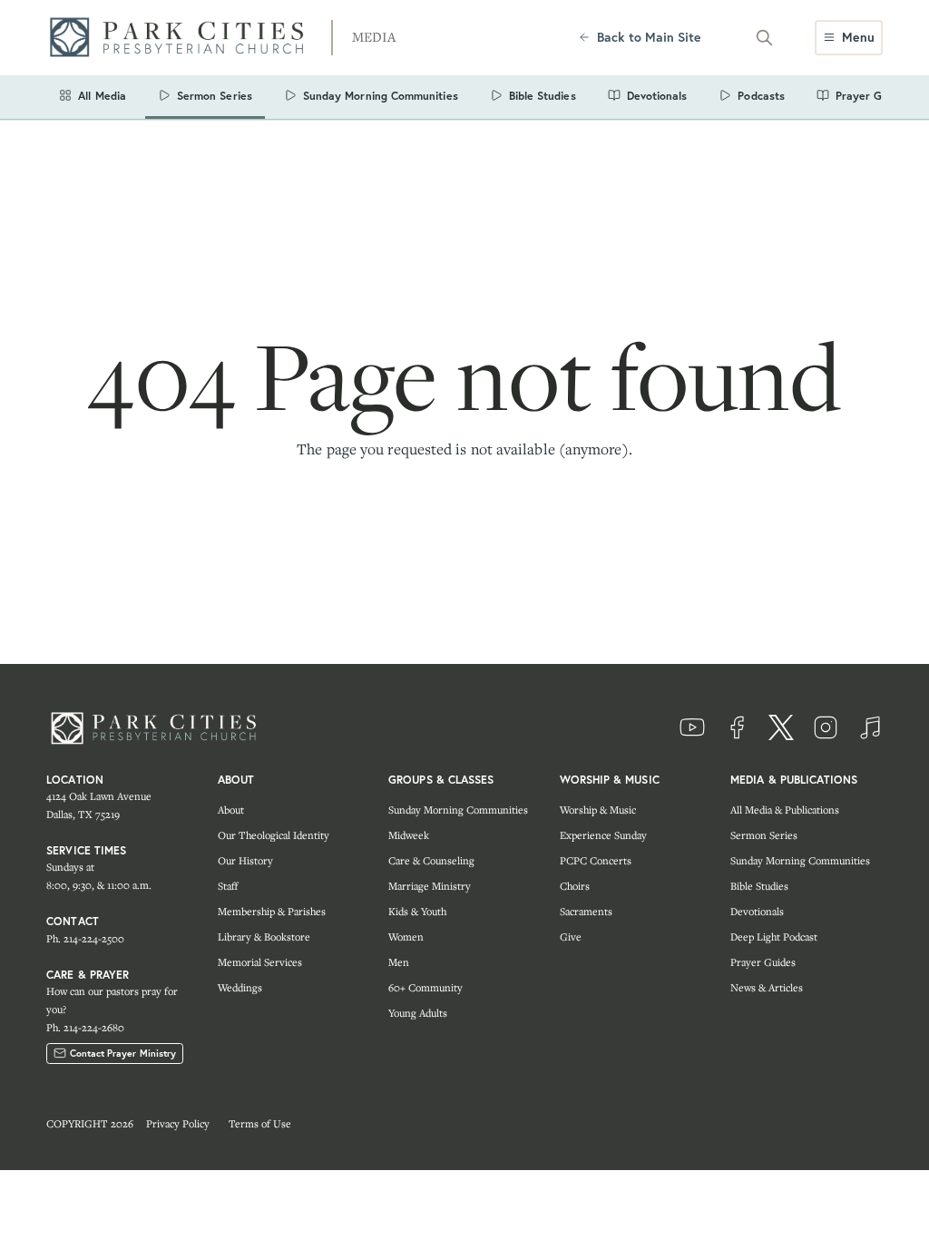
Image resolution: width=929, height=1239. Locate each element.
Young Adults (417, 1012)
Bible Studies (759, 886)
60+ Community (425, 987)
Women (406, 936)
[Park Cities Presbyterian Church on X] (781, 727)
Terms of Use (260, 1123)
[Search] (763, 37)
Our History (245, 860)
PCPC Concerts (595, 860)
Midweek (408, 835)
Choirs (575, 886)
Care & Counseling (431, 860)
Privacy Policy (178, 1123)
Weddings (240, 987)
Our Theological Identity (273, 835)
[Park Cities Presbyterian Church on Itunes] (870, 727)
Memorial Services (260, 962)
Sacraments (586, 911)
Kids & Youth (417, 911)
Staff (228, 886)
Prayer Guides (763, 962)
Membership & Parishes (272, 911)
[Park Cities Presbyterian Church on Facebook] (737, 727)
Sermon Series (763, 835)
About (231, 809)
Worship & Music (598, 809)
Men (398, 962)
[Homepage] (182, 37)
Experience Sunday (603, 835)
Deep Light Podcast (773, 936)
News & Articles (766, 987)
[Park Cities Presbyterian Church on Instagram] (826, 727)
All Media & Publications (784, 809)
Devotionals (757, 911)
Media (374, 36)
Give (571, 936)
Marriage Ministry (429, 886)
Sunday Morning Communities (458, 809)
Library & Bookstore (264, 936)
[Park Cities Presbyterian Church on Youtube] (692, 727)
